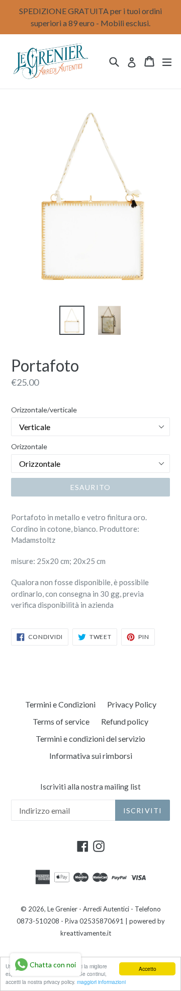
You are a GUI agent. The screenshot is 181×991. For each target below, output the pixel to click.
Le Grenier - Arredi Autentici (88, 909)
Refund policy (124, 721)
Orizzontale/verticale (44, 409)
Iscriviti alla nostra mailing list (90, 786)
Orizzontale (29, 446)
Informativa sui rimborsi (90, 755)
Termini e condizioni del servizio (90, 738)
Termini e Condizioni (60, 704)
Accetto (147, 968)
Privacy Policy (131, 704)
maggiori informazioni (101, 981)
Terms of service (61, 721)
